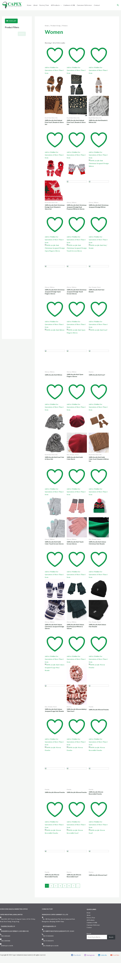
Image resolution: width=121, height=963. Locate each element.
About (35, 5)
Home (29, 5)
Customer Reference (84, 5)
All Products (55, 5)
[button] (118, 5)
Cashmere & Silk (69, 5)
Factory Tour (44, 5)
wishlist (12, 21)
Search (89, 933)
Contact (97, 5)
